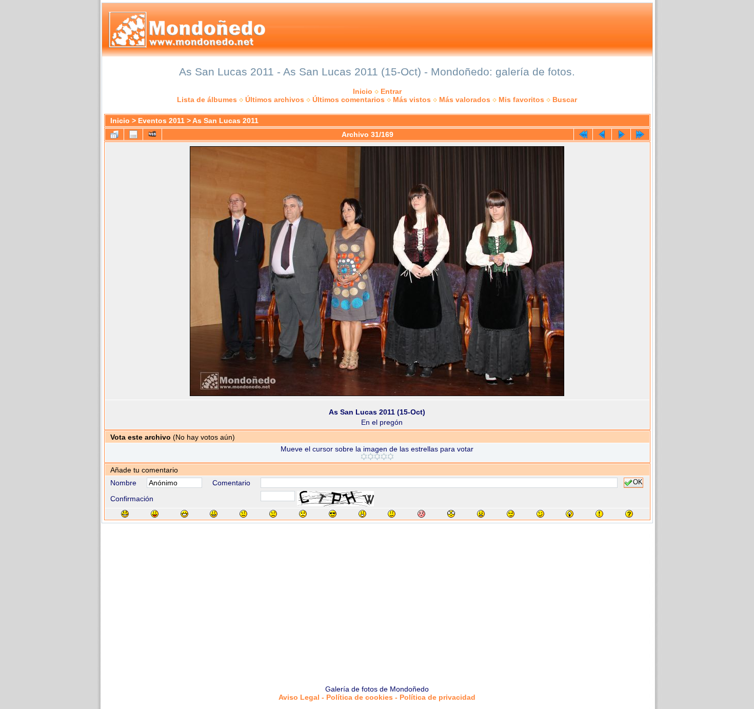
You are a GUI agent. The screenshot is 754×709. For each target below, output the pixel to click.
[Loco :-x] (481, 514)
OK (638, 482)
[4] (384, 456)
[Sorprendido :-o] (362, 514)
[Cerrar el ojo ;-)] (540, 514)
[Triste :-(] (273, 514)
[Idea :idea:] (569, 514)
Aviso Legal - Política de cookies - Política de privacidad (377, 697)
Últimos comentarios (348, 99)
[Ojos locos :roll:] (510, 514)
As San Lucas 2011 (225, 120)
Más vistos (412, 99)
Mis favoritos (521, 99)
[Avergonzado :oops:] (421, 514)
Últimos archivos (274, 99)
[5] (390, 456)
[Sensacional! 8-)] (332, 514)
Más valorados (464, 99)
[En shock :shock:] (451, 514)
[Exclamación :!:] (599, 514)
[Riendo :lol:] (125, 514)
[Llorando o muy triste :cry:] (303, 514)
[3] (377, 456)
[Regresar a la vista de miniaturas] (114, 134)
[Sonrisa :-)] (213, 514)
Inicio (362, 91)
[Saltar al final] (640, 134)
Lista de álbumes (207, 99)
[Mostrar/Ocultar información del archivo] (133, 134)
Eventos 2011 (161, 120)
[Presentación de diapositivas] (152, 134)
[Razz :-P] (154, 514)
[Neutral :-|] (243, 514)
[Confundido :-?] (391, 514)
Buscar (564, 99)
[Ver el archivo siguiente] (621, 134)
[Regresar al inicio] (583, 134)
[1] (364, 456)
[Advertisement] (377, 600)
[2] (370, 456)
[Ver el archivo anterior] (602, 134)
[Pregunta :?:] (629, 514)
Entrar (391, 91)
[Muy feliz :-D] (184, 514)
